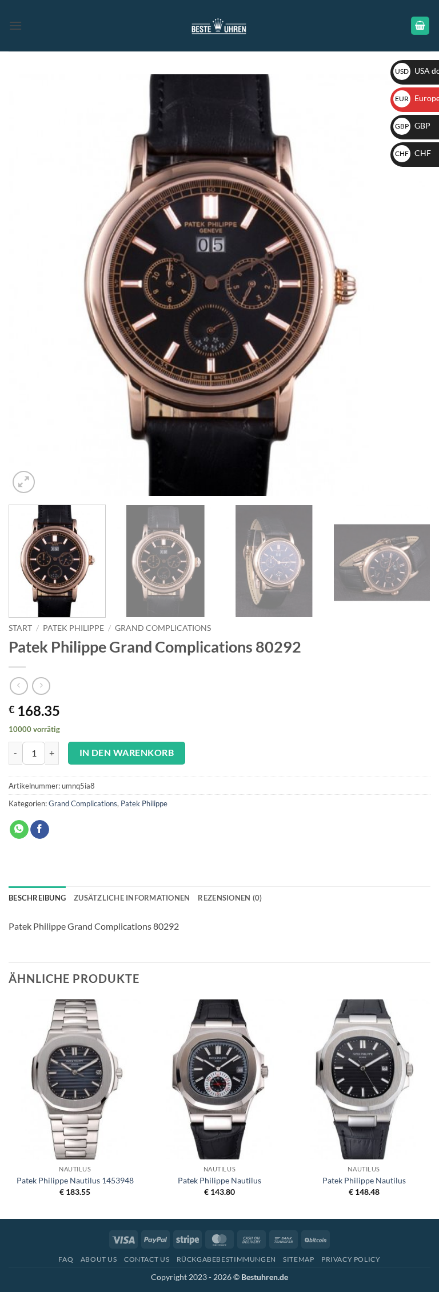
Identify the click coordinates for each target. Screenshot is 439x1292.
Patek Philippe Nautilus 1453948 (75, 1180)
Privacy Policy (351, 1259)
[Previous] (31, 285)
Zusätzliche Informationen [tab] (132, 897)
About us (99, 1259)
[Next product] (18, 686)
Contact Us (146, 1259)
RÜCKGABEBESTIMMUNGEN (226, 1259)
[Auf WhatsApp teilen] (19, 829)
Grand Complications (163, 628)
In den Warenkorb (126, 752)
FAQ (65, 1259)
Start (20, 628)
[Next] (407, 285)
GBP (412, 125)
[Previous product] (41, 686)
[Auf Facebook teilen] (39, 829)
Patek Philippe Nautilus (219, 1180)
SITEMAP (298, 1259)
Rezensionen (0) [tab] (230, 897)
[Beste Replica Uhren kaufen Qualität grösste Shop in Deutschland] (220, 25)
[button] (15, 25)
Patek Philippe (73, 628)
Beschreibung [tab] (37, 897)
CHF (413, 153)
